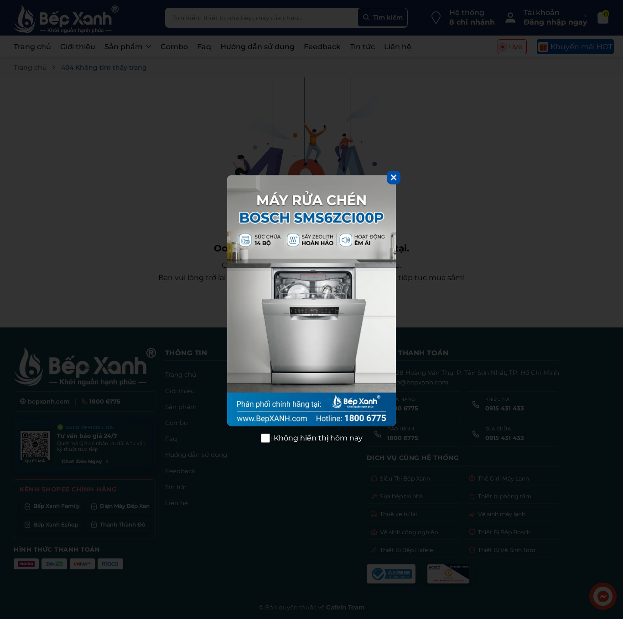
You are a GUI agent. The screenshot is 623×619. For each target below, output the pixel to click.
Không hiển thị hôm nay (318, 438)
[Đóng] (393, 177)
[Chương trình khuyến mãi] (311, 300)
